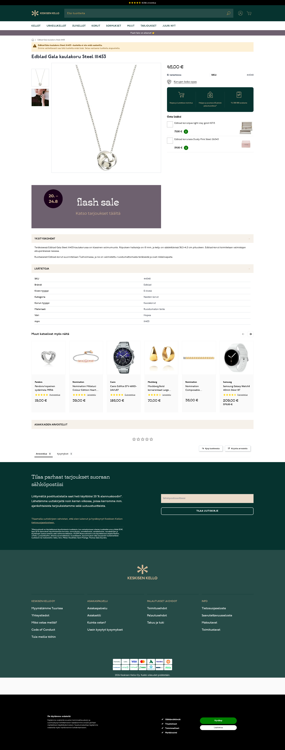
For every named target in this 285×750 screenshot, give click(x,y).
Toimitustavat (211, 630)
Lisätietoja (41, 269)
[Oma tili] (240, 13)
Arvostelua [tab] (41, 453)
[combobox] (148, 13)
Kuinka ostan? (96, 622)
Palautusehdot (157, 615)
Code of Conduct (43, 630)
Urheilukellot (56, 26)
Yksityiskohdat (44, 239)
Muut (131, 26)
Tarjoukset (149, 26)
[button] (251, 334)
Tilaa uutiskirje (207, 511)
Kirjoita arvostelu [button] (239, 448)
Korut (96, 26)
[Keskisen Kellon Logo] (45, 13)
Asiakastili (94, 615)
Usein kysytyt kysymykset (105, 630)
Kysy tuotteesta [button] (212, 448)
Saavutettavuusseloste (217, 615)
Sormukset (113, 26)
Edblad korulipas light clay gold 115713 (194, 123)
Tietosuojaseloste (214, 608)
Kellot (36, 26)
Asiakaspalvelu (97, 608)
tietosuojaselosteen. (43, 522)
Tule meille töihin (43, 637)
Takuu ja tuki (155, 622)
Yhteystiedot (40, 615)
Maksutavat (209, 622)
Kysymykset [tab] (62, 453)
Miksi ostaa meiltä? (44, 622)
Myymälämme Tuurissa (47, 608)
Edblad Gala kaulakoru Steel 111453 (51, 40)
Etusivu (32, 39)
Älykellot (79, 26)
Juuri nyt (169, 26)
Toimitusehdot (157, 608)
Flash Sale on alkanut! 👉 (142, 33)
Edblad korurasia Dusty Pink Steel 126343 (196, 139)
